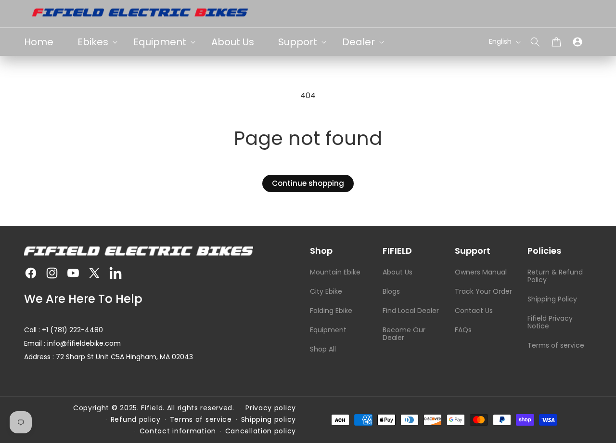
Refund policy (136, 419)
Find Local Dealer (411, 310)
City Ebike (326, 291)
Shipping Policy (552, 299)
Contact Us (474, 310)
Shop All (323, 349)
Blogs (391, 291)
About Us (397, 272)
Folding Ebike (331, 310)
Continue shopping (308, 183)
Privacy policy (270, 408)
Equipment (328, 330)
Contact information (178, 431)
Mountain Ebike (335, 272)
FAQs (463, 330)
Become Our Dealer (404, 333)
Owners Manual (481, 272)
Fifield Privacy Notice (550, 322)
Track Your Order (483, 291)
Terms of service (555, 345)
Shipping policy (268, 419)
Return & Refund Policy (555, 276)
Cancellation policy (260, 431)
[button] (535, 41)
